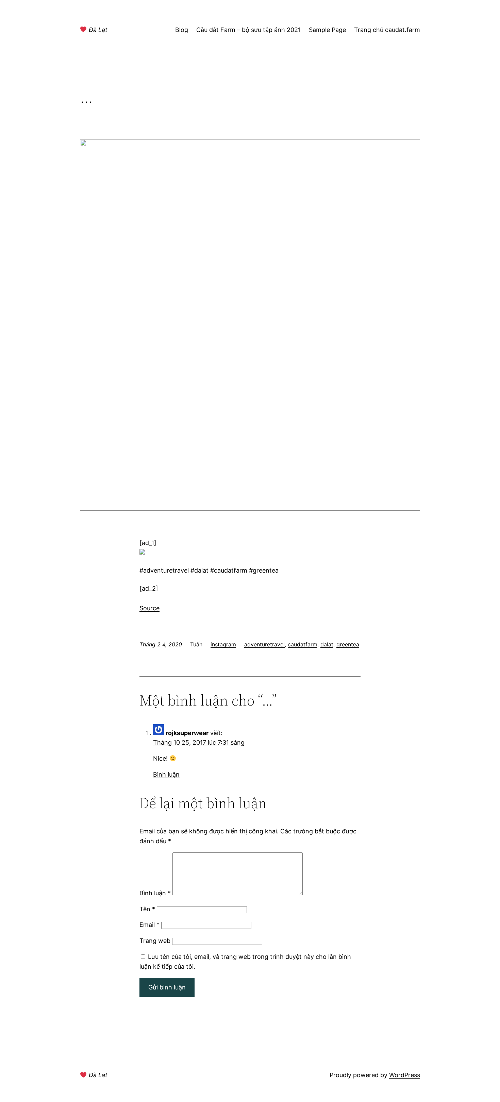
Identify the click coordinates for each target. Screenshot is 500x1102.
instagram (223, 644)
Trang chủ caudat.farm (387, 29)
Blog (181, 29)
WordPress (404, 1075)
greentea (347, 644)
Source (149, 608)
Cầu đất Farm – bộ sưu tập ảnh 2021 (248, 29)
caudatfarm (302, 644)
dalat (326, 644)
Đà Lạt (97, 29)
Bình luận (166, 774)
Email (149, 924)
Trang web (154, 940)
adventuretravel (264, 644)
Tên (147, 909)
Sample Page (327, 29)
